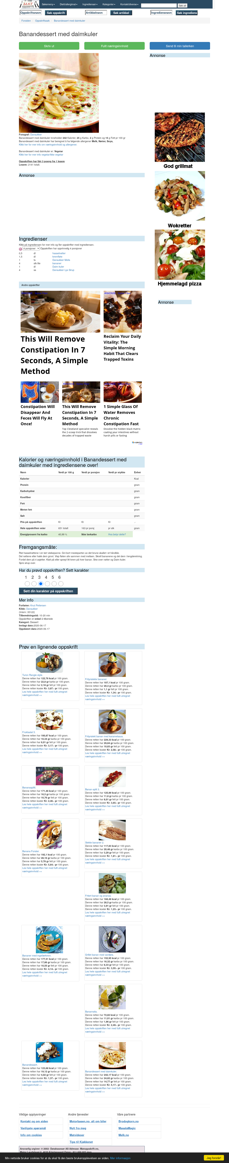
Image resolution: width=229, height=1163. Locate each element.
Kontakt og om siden (34, 1121)
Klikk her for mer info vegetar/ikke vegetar (41, 154)
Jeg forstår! (214, 1158)
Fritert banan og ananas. (98, 895)
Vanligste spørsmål (33, 1128)
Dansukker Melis (61, 260)
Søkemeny (47, 4)
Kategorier (108, 4)
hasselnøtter (59, 253)
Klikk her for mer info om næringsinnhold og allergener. (48, 144)
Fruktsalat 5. (29, 732)
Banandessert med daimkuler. (101, 1071)
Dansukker (36, 134)
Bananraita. (91, 1011)
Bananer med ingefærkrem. (36, 955)
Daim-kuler (58, 266)
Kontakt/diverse (128, 4)
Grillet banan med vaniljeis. (99, 954)
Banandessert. (30, 1064)
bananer (56, 263)
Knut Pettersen (38, 605)
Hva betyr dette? (117, 534)
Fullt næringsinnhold (114, 46)
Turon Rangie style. (32, 675)
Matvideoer (77, 1135)
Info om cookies (31, 1135)
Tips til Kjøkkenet (81, 1142)
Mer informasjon (120, 1158)
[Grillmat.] (180, 141)
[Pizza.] (180, 258)
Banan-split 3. (92, 789)
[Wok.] (180, 200)
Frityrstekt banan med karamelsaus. (104, 736)
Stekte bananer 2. (94, 842)
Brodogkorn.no (129, 1121)
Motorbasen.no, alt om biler (88, 1121)
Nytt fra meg (78, 1128)
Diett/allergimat (68, 4)
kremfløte (57, 256)
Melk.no (124, 1135)
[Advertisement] (82, 202)
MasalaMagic (127, 1128)
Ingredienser (89, 4)
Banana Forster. (30, 851)
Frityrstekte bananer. (96, 679)
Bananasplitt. (29, 787)
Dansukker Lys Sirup (63, 270)
